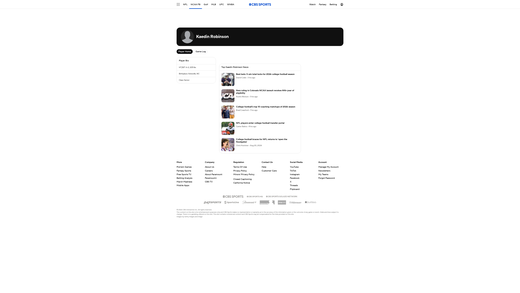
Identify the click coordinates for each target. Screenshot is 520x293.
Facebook (294, 178)
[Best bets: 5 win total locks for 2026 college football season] (227, 79)
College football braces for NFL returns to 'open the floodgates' (261, 140)
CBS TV (209, 181)
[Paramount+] (249, 201)
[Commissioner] (267, 201)
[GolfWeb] (310, 202)
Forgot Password (326, 178)
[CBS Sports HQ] (255, 196)
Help (264, 167)
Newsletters (324, 170)
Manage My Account (328, 167)
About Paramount (213, 174)
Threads (294, 185)
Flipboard (295, 189)
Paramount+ (211, 178)
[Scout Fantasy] (295, 202)
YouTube (294, 167)
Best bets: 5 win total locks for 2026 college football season (265, 74)
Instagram (295, 174)
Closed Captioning (242, 179)
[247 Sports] (212, 201)
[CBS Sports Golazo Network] (281, 196)
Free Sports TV (184, 174)
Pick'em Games (184, 167)
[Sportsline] (232, 202)
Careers (209, 170)
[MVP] (282, 201)
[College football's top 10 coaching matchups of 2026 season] (227, 112)
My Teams (323, 174)
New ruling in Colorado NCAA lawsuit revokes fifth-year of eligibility (265, 91)
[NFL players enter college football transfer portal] (227, 128)
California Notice (241, 182)
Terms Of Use (240, 167)
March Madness (184, 181)
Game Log (201, 51)
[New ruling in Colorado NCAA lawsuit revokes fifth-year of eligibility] (227, 95)
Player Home (184, 51)
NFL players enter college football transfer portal (260, 123)
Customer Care (269, 170)
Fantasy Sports (184, 170)
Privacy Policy (240, 170)
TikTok (293, 170)
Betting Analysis (184, 178)
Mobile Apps (183, 185)
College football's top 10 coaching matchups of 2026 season (265, 106)
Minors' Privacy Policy (243, 174)
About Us (209, 167)
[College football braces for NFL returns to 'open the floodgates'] (227, 144)
